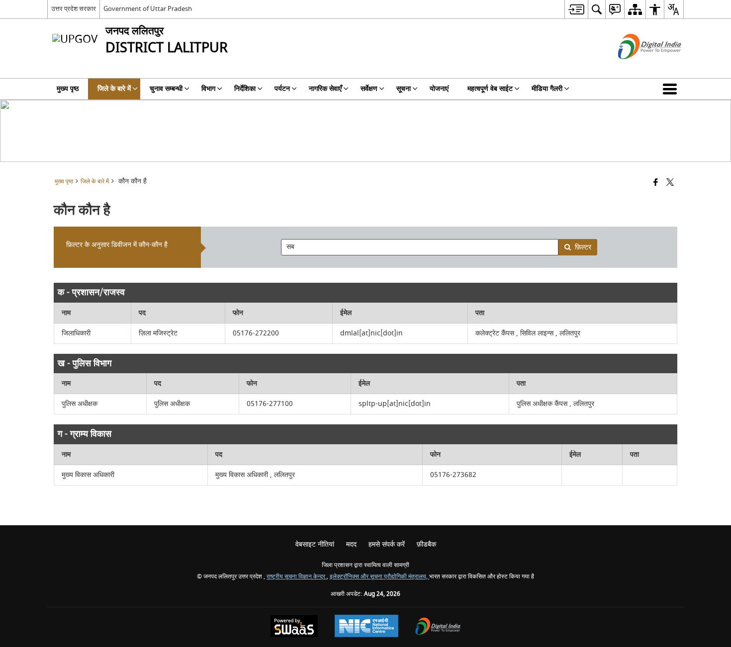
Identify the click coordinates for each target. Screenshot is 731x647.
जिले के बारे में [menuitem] (114, 88)
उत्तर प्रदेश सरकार (73, 8)
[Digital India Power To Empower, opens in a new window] (438, 627)
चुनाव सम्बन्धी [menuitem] (166, 88)
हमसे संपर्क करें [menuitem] (386, 544)
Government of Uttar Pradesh (147, 8)
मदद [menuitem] (351, 544)
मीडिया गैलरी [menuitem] (547, 88)
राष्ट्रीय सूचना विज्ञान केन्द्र (297, 576)
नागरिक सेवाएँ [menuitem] (325, 88)
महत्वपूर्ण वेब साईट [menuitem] (490, 88)
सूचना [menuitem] (403, 88)
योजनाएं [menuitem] (439, 88)
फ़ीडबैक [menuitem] (426, 544)
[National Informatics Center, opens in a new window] (366, 627)
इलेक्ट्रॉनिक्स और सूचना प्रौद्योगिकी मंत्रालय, (379, 576)
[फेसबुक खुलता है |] (655, 183)
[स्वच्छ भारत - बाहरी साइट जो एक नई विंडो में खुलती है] (637, 68)
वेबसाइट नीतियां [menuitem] (314, 544)
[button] (672, 89)
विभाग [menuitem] (208, 88)
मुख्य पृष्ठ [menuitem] (68, 88)
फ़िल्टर (583, 247)
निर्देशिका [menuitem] (245, 88)
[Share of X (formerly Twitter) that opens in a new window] (670, 183)
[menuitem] (576, 9)
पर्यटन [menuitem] (282, 88)
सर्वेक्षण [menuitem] (369, 88)
